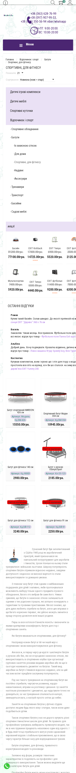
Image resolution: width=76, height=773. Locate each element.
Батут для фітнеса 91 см (55, 520)
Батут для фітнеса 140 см (20, 467)
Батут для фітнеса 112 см (20, 520)
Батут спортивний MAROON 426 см (20, 411)
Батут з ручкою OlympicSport (55, 468)
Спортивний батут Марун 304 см (55, 414)
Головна (10, 59)
